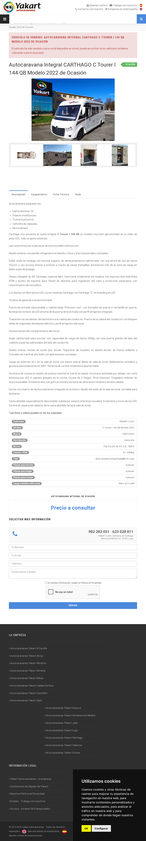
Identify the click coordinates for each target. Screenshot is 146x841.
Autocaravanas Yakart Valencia (63, 745)
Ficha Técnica (61, 194)
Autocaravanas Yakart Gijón (26, 700)
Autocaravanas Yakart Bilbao (27, 678)
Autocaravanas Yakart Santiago (64, 737)
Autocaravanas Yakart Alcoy (26, 655)
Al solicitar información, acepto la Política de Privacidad (74, 583)
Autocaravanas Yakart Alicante (28, 663)
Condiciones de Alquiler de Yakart (29, 786)
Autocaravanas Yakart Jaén (61, 722)
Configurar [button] (101, 828)
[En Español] (140, 5)
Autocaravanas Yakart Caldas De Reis (32, 685)
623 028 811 (122, 532)
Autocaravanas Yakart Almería (27, 670)
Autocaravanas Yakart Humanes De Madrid (70, 715)
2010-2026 (16, 827)
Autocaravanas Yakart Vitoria (62, 752)
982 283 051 (99, 532)
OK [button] (86, 828)
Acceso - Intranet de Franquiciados (30, 808)
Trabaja (124, 5)
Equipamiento (39, 194)
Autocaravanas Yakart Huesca (63, 708)
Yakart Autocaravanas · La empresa (30, 779)
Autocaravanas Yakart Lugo (61, 730)
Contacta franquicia (107, 9)
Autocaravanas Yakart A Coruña (28, 648)
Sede (78, 194)
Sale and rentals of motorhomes (43, 831)
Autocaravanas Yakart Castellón (29, 693)
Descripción (18, 194)
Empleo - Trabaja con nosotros (27, 801)
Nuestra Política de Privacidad (27, 793)
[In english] (140, 9)
